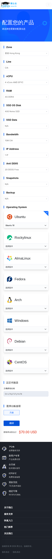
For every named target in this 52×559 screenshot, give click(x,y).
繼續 (11, 423)
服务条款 (5, 552)
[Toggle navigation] (48, 4)
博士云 (9, 4)
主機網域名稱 (9, 388)
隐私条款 (16, 552)
